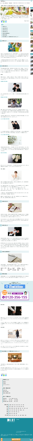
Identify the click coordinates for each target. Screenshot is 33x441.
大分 (18, 415)
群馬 (21, 406)
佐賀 (12, 415)
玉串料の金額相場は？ (6, 33)
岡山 (10, 411)
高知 (16, 413)
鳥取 (16, 411)
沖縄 (25, 415)
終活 (14, 401)
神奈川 (12, 406)
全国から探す (5, 390)
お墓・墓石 (10, 401)
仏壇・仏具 (15, 398)
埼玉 (14, 406)
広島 (12, 411)
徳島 (14, 413)
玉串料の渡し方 (5, 31)
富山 (20, 408)
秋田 (19, 404)
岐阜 (14, 408)
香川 (12, 413)
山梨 (27, 408)
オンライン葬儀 (11, 398)
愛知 (10, 408)
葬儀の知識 (4, 398)
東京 (10, 406)
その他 (17, 401)
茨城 (19, 406)
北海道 (10, 404)
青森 (12, 404)
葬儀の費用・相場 (5, 401)
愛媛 (10, 413)
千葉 (17, 406)
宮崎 (20, 415)
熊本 (16, 415)
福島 (23, 404)
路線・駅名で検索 (5, 391)
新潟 (16, 408)
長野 (18, 408)
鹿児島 (23, 415)
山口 (18, 411)
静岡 (12, 408)
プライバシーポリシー (6, 384)
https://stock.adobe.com (16, 92)
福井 (24, 408)
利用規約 (4, 383)
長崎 (14, 415)
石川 (22, 408)
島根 (14, 411)
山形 (21, 404)
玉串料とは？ (4, 26)
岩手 (14, 404)
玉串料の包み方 (5, 29)
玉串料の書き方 (5, 28)
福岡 (10, 415)
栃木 (23, 406)
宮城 (17, 404)
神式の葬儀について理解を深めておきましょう (10, 36)
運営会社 (4, 381)
